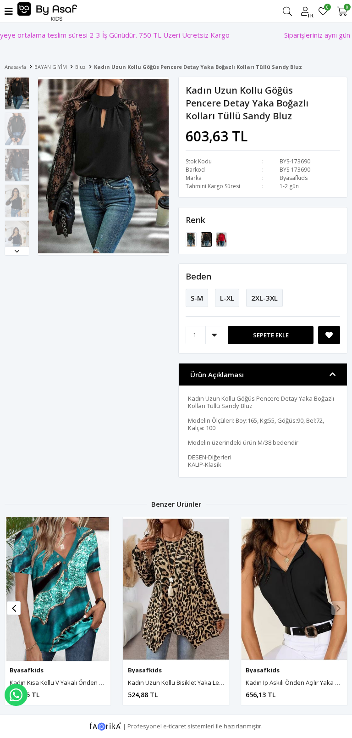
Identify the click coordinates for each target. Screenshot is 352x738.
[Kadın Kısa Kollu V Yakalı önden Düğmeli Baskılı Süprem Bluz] (58, 589)
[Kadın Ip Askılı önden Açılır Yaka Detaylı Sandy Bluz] (294, 589)
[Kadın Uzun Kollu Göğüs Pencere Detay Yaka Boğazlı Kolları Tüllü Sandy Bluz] (191, 239)
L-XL (227, 297)
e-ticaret (174, 726)
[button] (17, 251)
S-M (197, 297)
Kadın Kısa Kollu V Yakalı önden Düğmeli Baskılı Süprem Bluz (93, 682)
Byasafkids (294, 178)
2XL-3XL (264, 297)
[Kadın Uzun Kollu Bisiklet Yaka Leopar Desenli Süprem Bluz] (176, 589)
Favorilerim (327, 8)
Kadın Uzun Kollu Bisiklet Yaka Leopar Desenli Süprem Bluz (210, 682)
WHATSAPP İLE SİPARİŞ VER (16, 695)
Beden (198, 276)
